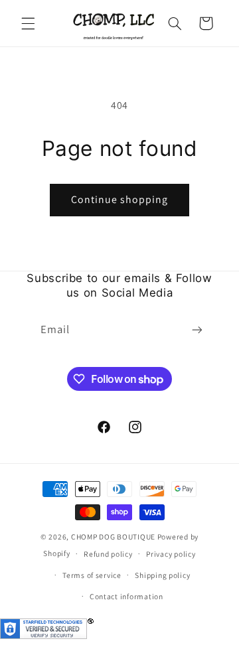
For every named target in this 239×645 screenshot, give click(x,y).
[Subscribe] (197, 330)
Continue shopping (120, 199)
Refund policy (108, 554)
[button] (28, 23)
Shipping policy (162, 575)
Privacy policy (170, 554)
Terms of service (91, 575)
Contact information (126, 596)
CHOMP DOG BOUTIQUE (113, 536)
